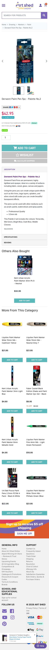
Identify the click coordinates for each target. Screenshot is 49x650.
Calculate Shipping (26, 161)
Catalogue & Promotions (11, 574)
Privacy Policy (32, 608)
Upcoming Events (9, 561)
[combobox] (24, 15)
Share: (6, 107)
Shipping (29, 559)
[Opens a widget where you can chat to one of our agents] (40, 646)
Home (4, 549)
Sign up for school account (9, 599)
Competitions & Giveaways (8, 567)
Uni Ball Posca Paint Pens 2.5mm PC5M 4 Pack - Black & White (11, 493)
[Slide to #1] (18, 91)
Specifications (10, 237)
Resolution (30, 564)
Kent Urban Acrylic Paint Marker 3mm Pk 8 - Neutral (24, 281)
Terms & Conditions (10, 582)
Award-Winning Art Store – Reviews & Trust (12, 555)
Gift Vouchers (7, 572)
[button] (24, 155)
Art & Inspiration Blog (10, 564)
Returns (29, 561)
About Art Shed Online (11, 551)
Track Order (31, 556)
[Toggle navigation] (3, 5)
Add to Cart (26, 148)
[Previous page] (2, 61)
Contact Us (30, 549)
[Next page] (46, 61)
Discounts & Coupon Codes (10, 578)
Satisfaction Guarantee (35, 574)
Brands (4, 584)
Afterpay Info (31, 569)
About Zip (30, 572)
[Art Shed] (24, 5)
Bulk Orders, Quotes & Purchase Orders (35, 578)
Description (9, 169)
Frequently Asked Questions (33, 552)
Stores (4, 559)
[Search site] (44, 15)
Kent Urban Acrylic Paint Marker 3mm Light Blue (12, 391)
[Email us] (5, 612)
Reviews (7, 242)
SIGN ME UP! (24, 533)
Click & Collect (32, 566)
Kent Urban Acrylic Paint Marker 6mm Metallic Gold (10, 442)
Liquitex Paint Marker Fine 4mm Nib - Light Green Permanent (35, 442)
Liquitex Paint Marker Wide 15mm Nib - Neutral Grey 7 (35, 340)
